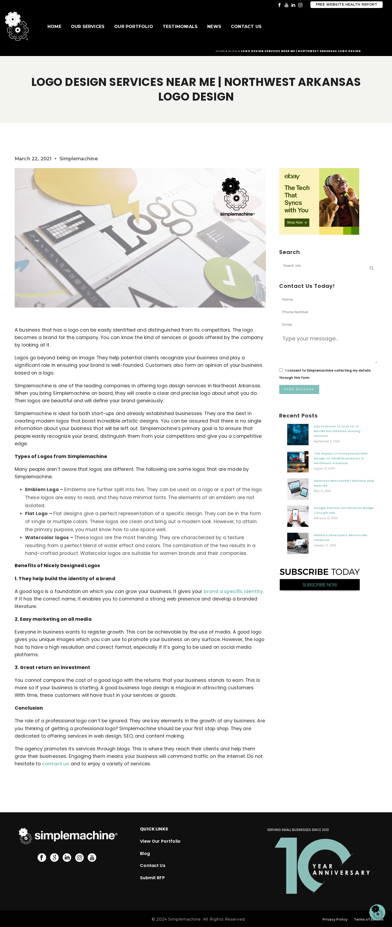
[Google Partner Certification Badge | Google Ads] (298, 518)
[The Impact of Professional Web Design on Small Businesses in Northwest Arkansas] (298, 463)
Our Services (88, 26)
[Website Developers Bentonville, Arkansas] (298, 545)
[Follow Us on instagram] (79, 857)
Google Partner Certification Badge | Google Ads (344, 510)
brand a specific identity (233, 591)
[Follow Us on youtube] (92, 857)
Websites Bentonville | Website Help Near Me (344, 483)
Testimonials (180, 26)
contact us (55, 764)
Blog (232, 51)
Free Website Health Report (346, 4)
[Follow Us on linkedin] (67, 857)
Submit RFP (152, 878)
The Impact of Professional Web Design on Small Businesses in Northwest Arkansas (341, 458)
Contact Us (246, 26)
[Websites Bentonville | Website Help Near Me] (298, 490)
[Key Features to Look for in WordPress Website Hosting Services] (298, 436)
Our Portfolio (133, 26)
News (214, 26)
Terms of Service (368, 919)
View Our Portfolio (160, 841)
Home (54, 26)
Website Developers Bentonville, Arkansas (341, 537)
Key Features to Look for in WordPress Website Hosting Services (337, 431)
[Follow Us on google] (54, 857)
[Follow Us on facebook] (42, 857)
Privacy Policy (334, 919)
